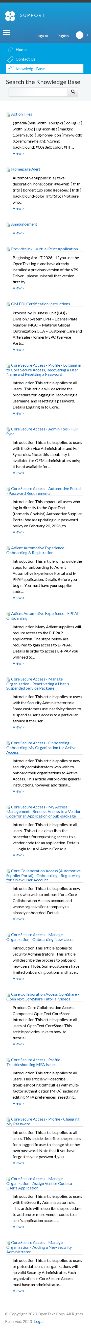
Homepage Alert (25, 169)
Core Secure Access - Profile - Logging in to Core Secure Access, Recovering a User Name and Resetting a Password (43, 370)
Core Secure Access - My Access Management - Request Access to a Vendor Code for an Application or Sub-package (43, 811)
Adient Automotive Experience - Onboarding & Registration (36, 550)
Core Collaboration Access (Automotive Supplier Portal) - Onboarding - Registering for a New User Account (43, 875)
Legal (38, 1321)
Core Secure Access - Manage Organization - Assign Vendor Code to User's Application (39, 1183)
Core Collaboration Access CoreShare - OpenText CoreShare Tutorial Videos (42, 996)
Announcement (23, 224)
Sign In (42, 35)
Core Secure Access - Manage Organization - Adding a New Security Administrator (39, 1247)
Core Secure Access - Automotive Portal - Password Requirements (43, 491)
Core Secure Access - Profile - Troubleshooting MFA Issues (34, 1062)
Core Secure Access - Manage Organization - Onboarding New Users (40, 937)
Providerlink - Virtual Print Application (44, 248)
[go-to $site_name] (10, 16)
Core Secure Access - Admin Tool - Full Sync (42, 431)
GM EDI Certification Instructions (40, 303)
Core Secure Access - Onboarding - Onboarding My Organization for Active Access (41, 747)
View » (18, 153)
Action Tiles (21, 114)
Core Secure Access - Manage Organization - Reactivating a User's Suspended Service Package (37, 683)
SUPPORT (33, 15)
